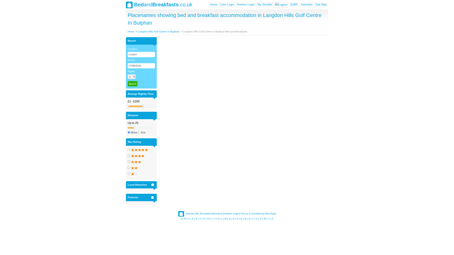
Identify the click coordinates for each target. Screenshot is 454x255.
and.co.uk (163, 4)
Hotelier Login (246, 4)
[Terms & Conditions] (252, 213)
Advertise (307, 4)
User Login (227, 4)
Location (132, 48)
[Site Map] (270, 213)
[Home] (190, 213)
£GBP (294, 4)
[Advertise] (216, 213)
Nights (131, 71)
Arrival (131, 60)
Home (213, 4)
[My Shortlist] (202, 213)
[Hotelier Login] (231, 213)
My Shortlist (265, 4)
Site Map (321, 4)
